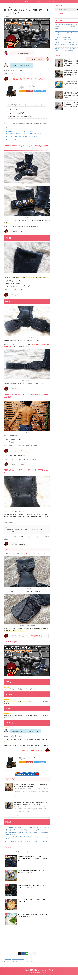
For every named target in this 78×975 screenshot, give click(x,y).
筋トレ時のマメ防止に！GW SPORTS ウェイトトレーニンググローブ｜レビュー (27, 830)
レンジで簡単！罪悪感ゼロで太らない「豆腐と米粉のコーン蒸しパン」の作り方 (66, 38)
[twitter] (19, 953)
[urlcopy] (34, 953)
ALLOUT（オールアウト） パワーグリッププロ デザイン (23, 131)
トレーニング (8, 959)
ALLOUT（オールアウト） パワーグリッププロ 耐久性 (22, 136)
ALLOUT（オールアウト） (11, 961)
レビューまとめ (12, 139)
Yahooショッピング (39, 90)
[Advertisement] (27, 938)
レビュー (39, 1)
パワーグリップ (27, 961)
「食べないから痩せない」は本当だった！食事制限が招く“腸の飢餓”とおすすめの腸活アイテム (66, 44)
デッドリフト (21, 961)
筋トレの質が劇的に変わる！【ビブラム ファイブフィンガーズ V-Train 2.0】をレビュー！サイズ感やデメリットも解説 (33, 858)
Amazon (22, 90)
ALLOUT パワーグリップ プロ (27, 86)
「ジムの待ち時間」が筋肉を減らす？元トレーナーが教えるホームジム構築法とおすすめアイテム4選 (66, 32)
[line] (26, 953)
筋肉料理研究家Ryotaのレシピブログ (39, 970)
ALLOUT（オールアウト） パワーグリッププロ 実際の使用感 (24, 134)
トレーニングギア (16, 959)
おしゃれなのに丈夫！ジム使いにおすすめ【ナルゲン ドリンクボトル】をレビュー (27, 827)
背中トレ (34, 961)
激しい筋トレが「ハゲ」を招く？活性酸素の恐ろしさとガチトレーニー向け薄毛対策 (66, 49)
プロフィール (51, 1)
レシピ (26, 1)
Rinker (24, 87)
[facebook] (23, 953)
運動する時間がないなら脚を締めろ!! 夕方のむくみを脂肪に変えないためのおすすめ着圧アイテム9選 (66, 26)
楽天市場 (29, 90)
